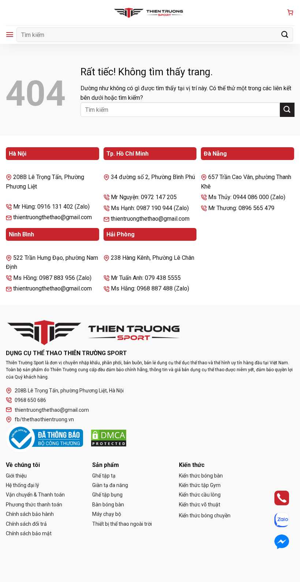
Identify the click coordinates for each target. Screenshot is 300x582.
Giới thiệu (16, 476)
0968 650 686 (30, 400)
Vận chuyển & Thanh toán (35, 495)
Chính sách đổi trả (26, 524)
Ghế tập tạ (104, 476)
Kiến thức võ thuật (199, 504)
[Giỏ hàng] (290, 13)
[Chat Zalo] (275, 519)
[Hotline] (275, 497)
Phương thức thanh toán (34, 504)
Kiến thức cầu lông (200, 495)
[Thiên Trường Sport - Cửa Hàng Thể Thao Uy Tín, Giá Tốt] (150, 13)
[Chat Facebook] (275, 541)
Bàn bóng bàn (108, 504)
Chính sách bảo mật (29, 533)
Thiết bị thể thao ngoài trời (122, 524)
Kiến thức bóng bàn (201, 476)
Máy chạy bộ (106, 514)
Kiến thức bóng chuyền (204, 515)
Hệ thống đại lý (22, 485)
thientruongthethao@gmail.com (52, 410)
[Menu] (9, 34)
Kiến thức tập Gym (200, 485)
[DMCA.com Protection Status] (108, 438)
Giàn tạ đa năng (110, 485)
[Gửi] (285, 34)
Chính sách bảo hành (30, 514)
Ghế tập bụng (107, 495)
